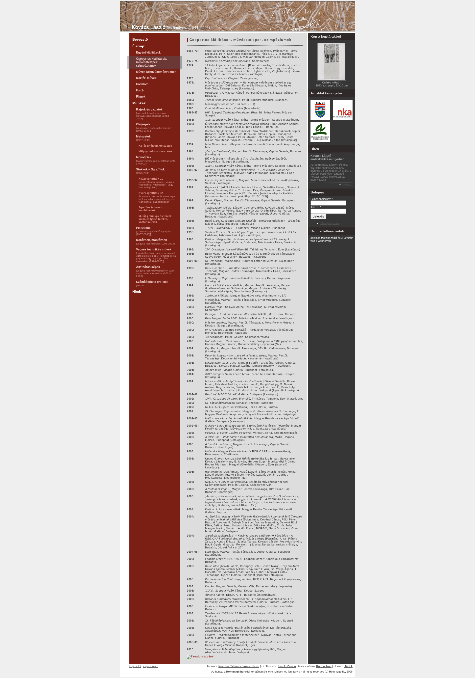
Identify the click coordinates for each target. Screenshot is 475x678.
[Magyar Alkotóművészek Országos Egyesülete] (320, 140)
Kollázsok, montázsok (155, 241)
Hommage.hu (235, 671)
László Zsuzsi (287, 666)
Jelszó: (315, 207)
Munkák (139, 103)
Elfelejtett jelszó (329, 223)
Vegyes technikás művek (156, 255)
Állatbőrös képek (155, 271)
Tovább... (347, 184)
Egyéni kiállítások (148, 52)
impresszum (150, 666)
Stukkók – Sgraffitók (150, 171)
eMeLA (348, 666)
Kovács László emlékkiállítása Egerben (327, 157)
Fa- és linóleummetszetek (155, 145)
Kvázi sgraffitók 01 (156, 183)
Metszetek (143, 138)
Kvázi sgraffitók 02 (157, 197)
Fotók (140, 90)
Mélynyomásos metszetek (155, 151)
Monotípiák (156, 160)
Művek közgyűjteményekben (156, 72)
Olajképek (154, 127)
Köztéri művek (146, 78)
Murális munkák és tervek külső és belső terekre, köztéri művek (155, 219)
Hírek (136, 292)
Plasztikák (153, 231)
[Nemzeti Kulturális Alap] (343, 118)
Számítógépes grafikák (152, 283)
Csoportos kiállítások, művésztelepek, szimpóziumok (151, 62)
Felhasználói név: (321, 198)
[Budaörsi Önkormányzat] (320, 118)
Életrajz (138, 46)
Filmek (140, 96)
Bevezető (140, 39)
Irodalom (142, 84)
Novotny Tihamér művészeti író (238, 666)
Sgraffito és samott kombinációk (151, 209)
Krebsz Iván (324, 666)
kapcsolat (135, 666)
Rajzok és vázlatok (153, 114)
